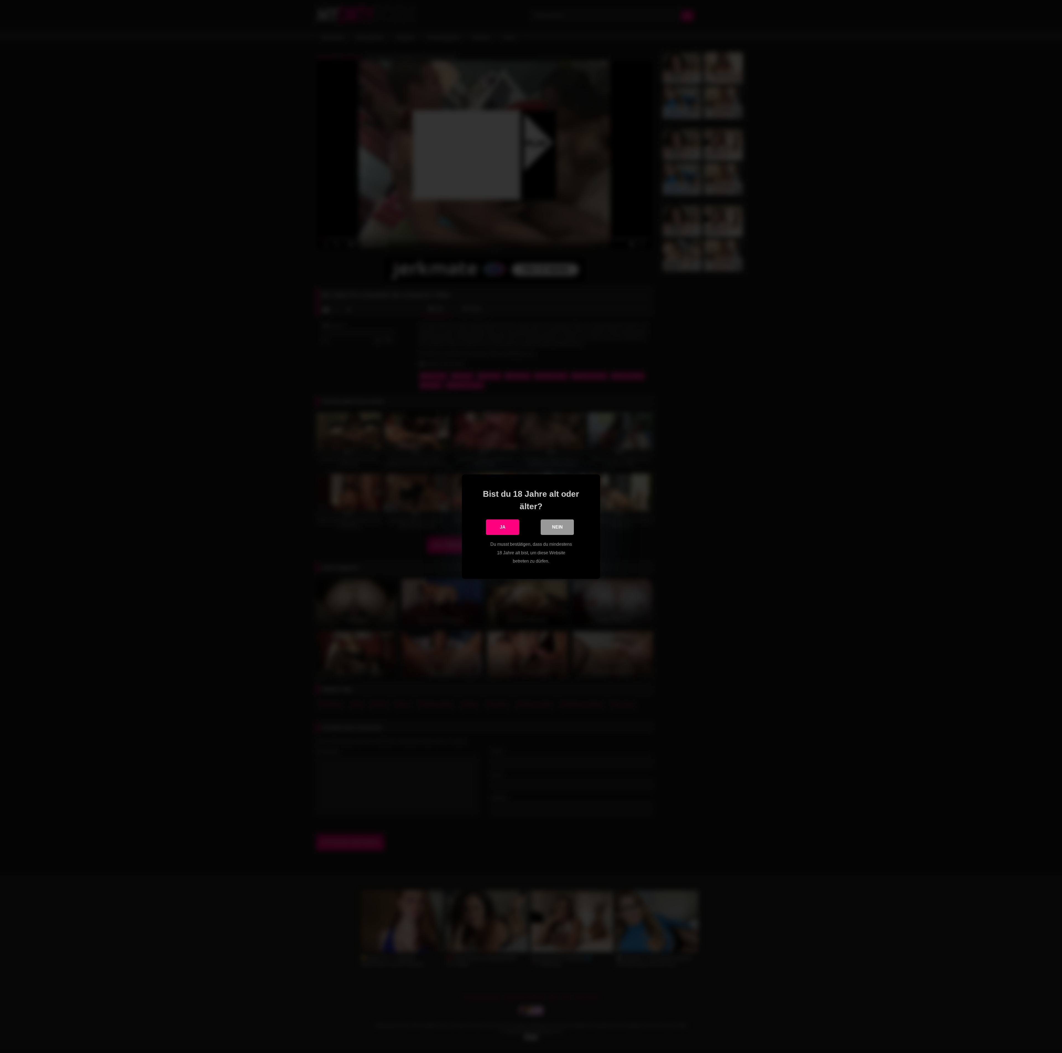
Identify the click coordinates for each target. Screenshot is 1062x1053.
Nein (557, 527)
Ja (503, 527)
